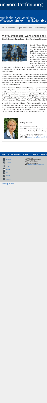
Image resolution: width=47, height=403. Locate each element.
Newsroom (10, 28)
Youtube (8, 169)
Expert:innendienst (24, 28)
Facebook (8, 159)
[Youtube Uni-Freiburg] (4, 169)
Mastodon (8, 179)
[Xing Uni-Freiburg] (4, 172)
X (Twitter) (8, 162)
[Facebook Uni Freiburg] (4, 159)
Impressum (34, 154)
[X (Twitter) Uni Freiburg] (4, 162)
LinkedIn (8, 175)
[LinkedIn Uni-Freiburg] (4, 175)
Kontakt (25, 154)
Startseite (3, 27)
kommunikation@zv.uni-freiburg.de (35, 164)
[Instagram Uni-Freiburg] (4, 166)
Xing (7, 172)
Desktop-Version (8, 184)
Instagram (8, 166)
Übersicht (5, 154)
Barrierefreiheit (16, 154)
